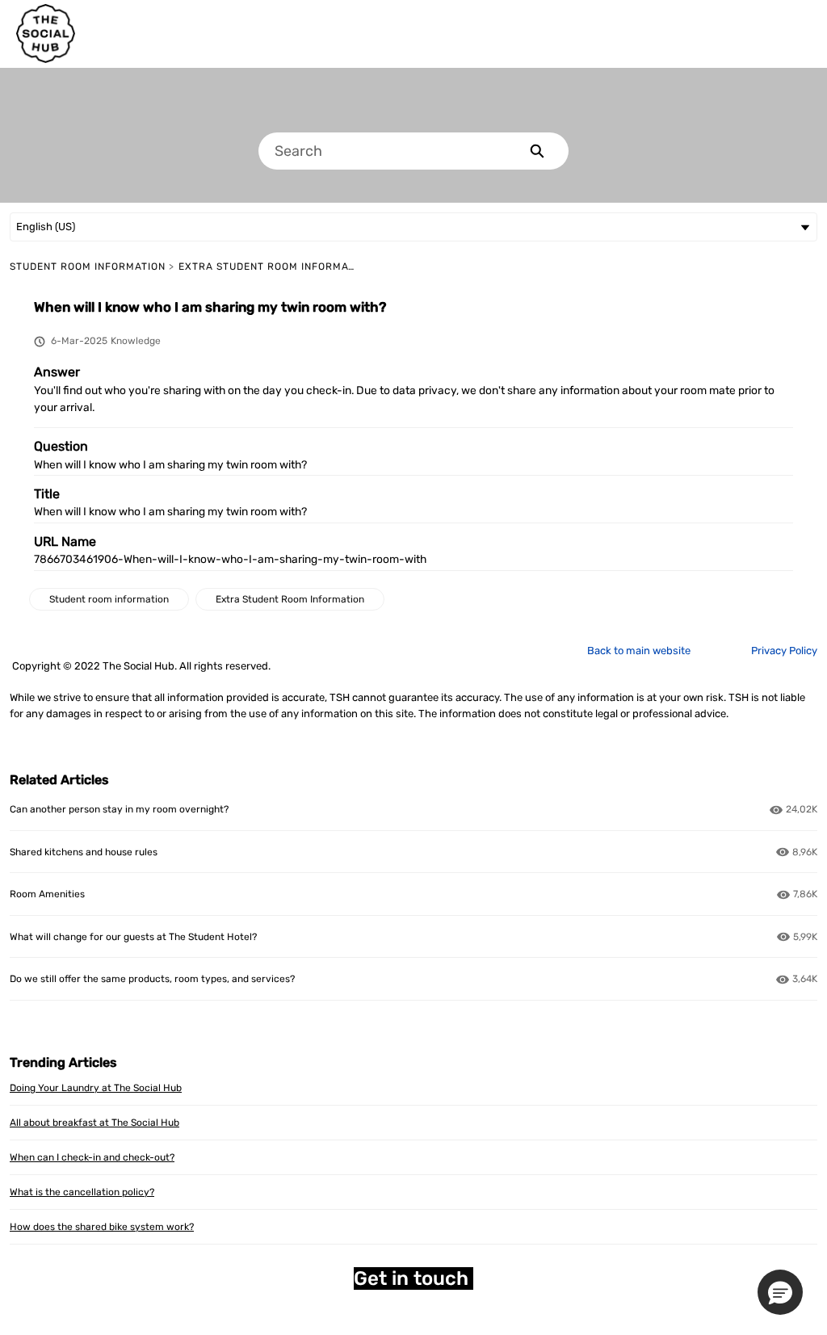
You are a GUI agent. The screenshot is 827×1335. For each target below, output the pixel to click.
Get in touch (413, 1278)
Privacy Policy (784, 650)
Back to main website (639, 650)
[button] (780, 1292)
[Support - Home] (45, 33)
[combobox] (382, 151)
